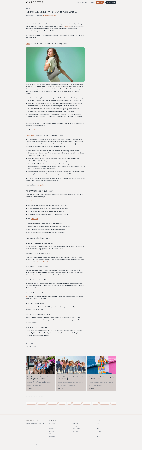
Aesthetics (85, 2)
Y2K (69, 403)
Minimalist (42, 403)
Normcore (115, 403)
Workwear (77, 403)
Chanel (45, 262)
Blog (98, 423)
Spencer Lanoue (30, 15)
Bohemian (86, 403)
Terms (98, 436)
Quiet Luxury (31, 403)
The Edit (78, 2)
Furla (27, 24)
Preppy (95, 403)
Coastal (62, 403)
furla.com (35, 130)
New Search (112, 2)
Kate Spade (67, 26)
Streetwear (52, 403)
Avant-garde (104, 403)
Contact (99, 431)
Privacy (98, 434)
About (92, 2)
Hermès (39, 262)
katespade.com (41, 185)
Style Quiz (100, 2)
